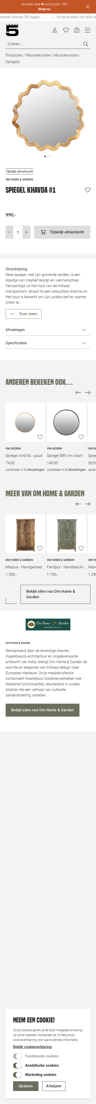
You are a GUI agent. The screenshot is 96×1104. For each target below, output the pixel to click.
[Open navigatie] (87, 30)
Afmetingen (15, 330)
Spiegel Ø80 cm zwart (64, 455)
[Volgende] (87, 392)
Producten (14, 55)
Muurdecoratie (66, 55)
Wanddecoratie (38, 55)
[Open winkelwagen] (76, 30)
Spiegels (13, 62)
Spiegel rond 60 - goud (24, 455)
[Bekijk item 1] (48, 156)
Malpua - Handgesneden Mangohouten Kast (25, 567)
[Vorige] (78, 392)
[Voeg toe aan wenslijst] (87, 189)
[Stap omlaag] (9, 232)
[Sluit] (87, 6)
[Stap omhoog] (26, 232)
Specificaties (16, 343)
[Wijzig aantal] (18, 232)
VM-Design (13, 448)
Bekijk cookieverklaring (32, 1047)
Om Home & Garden (19, 560)
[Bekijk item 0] (45, 156)
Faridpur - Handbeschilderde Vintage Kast (66, 567)
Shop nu (44, 9)
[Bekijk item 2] (51, 156)
